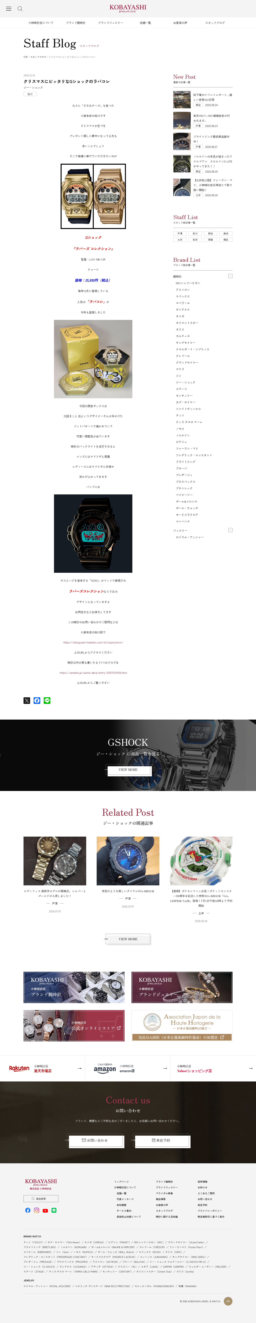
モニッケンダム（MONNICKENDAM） (155, 1286)
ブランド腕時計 (76, 23)
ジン (178, 376)
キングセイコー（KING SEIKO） (189, 1257)
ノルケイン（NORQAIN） (74, 1247)
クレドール (183, 356)
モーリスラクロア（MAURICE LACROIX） (114, 1257)
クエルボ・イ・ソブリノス (192, 349)
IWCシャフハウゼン (188, 283)
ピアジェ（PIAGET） (119, 1242)
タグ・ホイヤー (185, 402)
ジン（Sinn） (63, 1252)
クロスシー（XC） (128, 1266)
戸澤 (179, 233)
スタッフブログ (215, 23)
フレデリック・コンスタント (194, 455)
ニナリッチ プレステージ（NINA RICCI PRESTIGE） (103, 1286)
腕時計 (177, 276)
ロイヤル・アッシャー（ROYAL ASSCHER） (48, 1286)
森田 (225, 233)
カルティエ (183, 336)
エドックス (183, 296)
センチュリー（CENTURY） (118, 1271)
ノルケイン (183, 435)
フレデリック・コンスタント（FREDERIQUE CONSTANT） (56, 1257)
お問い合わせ (97, 1140)
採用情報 (202, 1181)
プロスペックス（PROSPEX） (73, 1261)
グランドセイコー (187, 362)
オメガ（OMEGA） (94, 1242)
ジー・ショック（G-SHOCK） (40, 1266)
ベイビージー (184, 495)
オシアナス (183, 309)
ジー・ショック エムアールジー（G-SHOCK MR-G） (178, 1261)
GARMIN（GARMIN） (174, 1266)
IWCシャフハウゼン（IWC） (149, 1242)
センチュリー (184, 395)
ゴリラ (180, 369)
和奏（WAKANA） (188, 1286)
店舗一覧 (145, 23)
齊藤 (210, 239)
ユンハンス (183, 521)
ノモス (180, 428)
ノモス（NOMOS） (84, 1252)
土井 (179, 239)
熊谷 (210, 233)
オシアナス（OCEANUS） (74, 1266)
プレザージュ (184, 475)
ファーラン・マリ (187, 448)
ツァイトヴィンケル (188, 409)
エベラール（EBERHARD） (38, 1252)
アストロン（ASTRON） (105, 1261)
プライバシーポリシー (210, 1210)
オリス (180, 329)
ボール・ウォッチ (187, 508)
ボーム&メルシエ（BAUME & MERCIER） (113, 1247)
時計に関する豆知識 (167, 1216)
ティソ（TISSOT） (34, 1242)
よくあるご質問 (206, 1193)
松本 (195, 239)
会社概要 (121, 1205)
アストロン (183, 290)
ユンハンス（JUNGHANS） (154, 1257)
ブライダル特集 (164, 1193)
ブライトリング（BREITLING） (40, 1247)
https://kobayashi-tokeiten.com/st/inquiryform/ (93, 642)
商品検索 (41, 1198)
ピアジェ (181, 442)
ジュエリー (180, 530)
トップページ (121, 1181)
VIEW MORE (128, 769)
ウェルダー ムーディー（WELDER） (208, 1266)
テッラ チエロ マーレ (189, 422)
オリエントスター (187, 323)
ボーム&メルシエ (186, 501)
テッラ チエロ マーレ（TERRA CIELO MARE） (74, 1271)
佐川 (195, 233)
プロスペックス (185, 481)
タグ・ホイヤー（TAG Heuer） (64, 1242)
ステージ (181, 389)
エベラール (183, 303)
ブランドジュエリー (110, 23)
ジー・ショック (185, 382)
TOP (26, 57)
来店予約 (163, 1140)
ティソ (180, 415)
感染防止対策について (129, 1216)
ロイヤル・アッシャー (190, 537)
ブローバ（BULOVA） (134, 1261)
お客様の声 (180, 23)
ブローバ (181, 468)
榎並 (225, 239)
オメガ (180, 316)
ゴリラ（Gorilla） (185, 1271)
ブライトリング (185, 462)
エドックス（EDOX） (150, 1252)
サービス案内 (124, 1210)
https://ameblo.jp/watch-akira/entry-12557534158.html (93, 672)
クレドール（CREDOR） (152, 1247)
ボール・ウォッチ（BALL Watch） (117, 1252)
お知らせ (202, 1187)
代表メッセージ (125, 1199)
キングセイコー (185, 342)
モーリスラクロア (187, 515)
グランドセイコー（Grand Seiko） (187, 1242)
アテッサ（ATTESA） (103, 1266)
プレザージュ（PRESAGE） (39, 1261)
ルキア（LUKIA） (150, 1266)
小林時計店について (40, 23)
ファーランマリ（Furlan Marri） (186, 1247)
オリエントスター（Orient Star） (154, 1271)
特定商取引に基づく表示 (211, 1216)
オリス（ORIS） (174, 1252)
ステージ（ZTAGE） (35, 1271)
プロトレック (184, 488)
